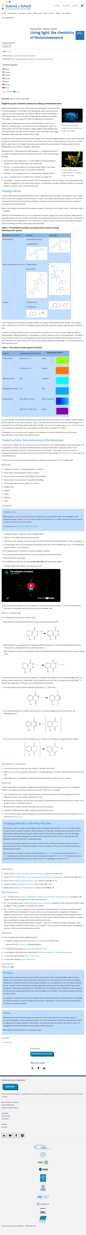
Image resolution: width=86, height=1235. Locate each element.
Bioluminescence (22, 59)
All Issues (22, 13)
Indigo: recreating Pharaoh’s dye (26, 880)
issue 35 (54, 29)
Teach (45, 13)
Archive (4, 1124)
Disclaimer (5, 1118)
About (58, 13)
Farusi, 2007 (59, 856)
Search (75, 5)
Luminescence (48, 59)
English (6, 69)
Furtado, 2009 (70, 425)
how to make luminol (32, 956)
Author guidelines (8, 17)
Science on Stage (14, 909)
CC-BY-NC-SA (6, 1042)
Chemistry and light (32, 941)
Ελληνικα (7, 78)
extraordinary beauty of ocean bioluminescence (55, 952)
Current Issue (12, 13)
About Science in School (10, 1102)
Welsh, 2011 (66, 453)
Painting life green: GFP (24, 884)
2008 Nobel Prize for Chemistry (40, 903)
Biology (10, 55)
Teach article (80, 33)
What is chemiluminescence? (25, 887)
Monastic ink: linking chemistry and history (30, 873)
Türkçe (6, 88)
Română (7, 84)
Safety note (6, 1116)
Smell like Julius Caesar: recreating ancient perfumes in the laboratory (39, 877)
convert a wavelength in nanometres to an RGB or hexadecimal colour (44, 896)
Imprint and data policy (10, 1107)
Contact (57, 5)
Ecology (39, 59)
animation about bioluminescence (35, 948)
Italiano (6, 81)
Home (4, 13)
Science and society (29, 55)
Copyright (5, 1113)
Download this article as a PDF (41, 1054)
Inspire (29, 13)
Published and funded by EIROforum (13, 1226)
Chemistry (17, 55)
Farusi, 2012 (48, 853)
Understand (37, 13)
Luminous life (22, 944)
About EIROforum (8, 1105)
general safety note (25, 526)
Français (7, 72)
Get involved (66, 13)
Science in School (35, 29)
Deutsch (7, 75)
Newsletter (66, 5)
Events (51, 13)
